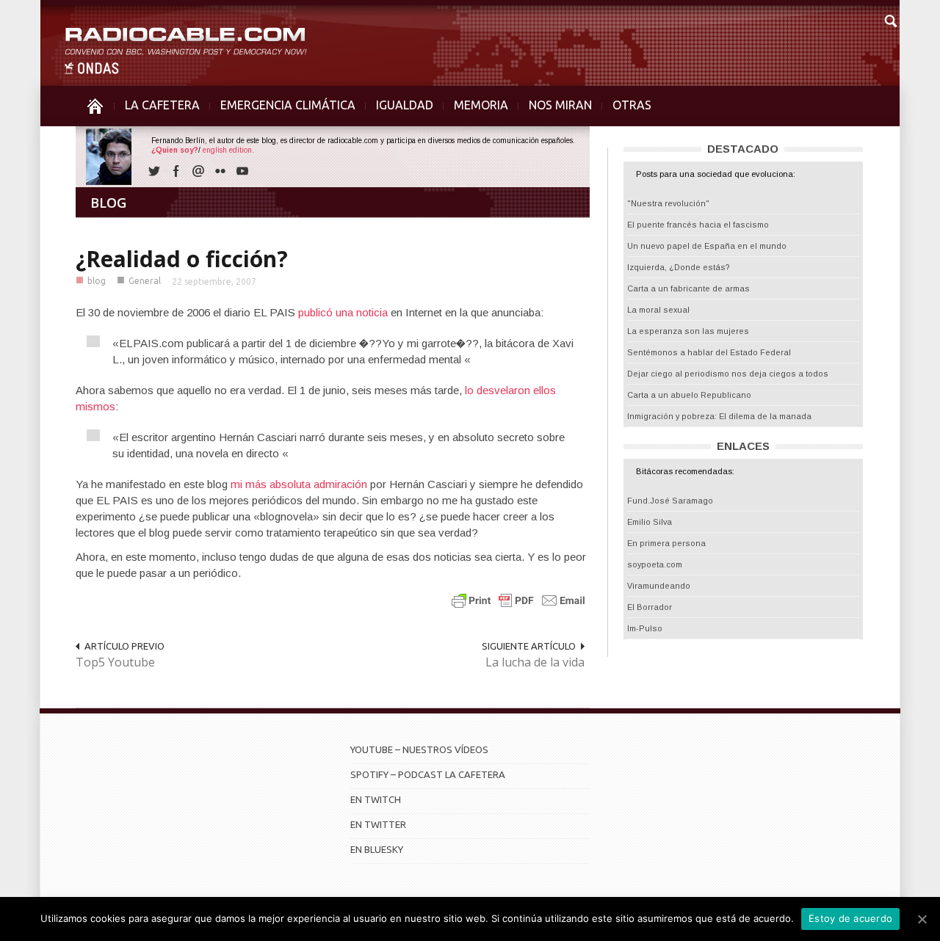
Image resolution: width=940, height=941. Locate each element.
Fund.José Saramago (670, 500)
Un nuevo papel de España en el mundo (707, 245)
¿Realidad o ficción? (182, 259)
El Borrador (649, 607)
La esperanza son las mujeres (688, 331)
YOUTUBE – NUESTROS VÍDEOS (419, 749)
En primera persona (666, 543)
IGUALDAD (404, 105)
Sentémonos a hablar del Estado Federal (709, 352)
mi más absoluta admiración (300, 484)
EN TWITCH (375, 799)
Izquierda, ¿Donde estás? (678, 267)
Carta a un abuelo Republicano (689, 394)
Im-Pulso (644, 628)
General (145, 281)
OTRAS (631, 105)
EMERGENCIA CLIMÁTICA (287, 105)
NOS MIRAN (560, 105)
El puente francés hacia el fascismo (698, 224)
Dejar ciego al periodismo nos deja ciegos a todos (727, 373)
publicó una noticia (343, 312)
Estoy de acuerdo (850, 918)
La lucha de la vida (535, 662)
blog (96, 281)
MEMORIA (481, 105)
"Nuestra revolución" (668, 203)
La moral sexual (658, 309)
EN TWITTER (378, 824)
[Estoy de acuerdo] (921, 919)
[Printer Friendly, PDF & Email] (518, 600)
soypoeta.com (654, 564)
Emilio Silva (649, 521)
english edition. (228, 150)
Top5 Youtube (115, 662)
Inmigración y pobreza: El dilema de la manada (719, 416)
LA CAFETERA (162, 105)
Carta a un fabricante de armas (688, 288)
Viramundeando (658, 585)
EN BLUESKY (376, 849)
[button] (890, 19)
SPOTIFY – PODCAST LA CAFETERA (427, 774)
